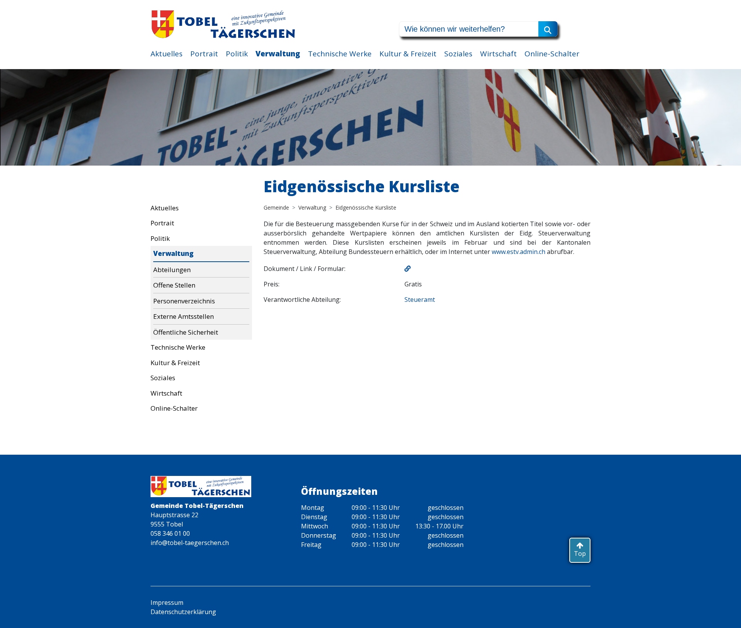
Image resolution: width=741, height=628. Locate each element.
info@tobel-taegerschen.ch (190, 542)
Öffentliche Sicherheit (185, 332)
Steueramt (419, 299)
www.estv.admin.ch (518, 251)
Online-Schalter (551, 54)
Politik (237, 54)
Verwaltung (277, 54)
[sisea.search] (548, 29)
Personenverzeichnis (184, 300)
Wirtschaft (498, 54)
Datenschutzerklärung (183, 612)
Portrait (204, 54)
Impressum (167, 602)
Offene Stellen (174, 285)
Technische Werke (340, 54)
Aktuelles (167, 54)
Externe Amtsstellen (183, 316)
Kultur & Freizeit (407, 54)
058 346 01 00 (170, 533)
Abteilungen (172, 269)
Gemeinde (276, 207)
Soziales (458, 54)
